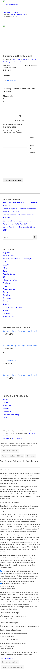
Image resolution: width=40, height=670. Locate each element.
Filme (5, 268)
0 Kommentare (16, 59)
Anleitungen (7, 283)
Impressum (7, 411)
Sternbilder (7, 298)
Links (5, 417)
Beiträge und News (10, 12)
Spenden (6, 408)
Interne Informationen (10, 280)
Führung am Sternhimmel (29, 59)
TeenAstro (6, 310)
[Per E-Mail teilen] (5, 102)
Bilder (5, 262)
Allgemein (6, 252)
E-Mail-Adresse (32, 147)
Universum (7, 313)
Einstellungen (30, 456)
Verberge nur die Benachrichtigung (12, 456)
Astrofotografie (8, 255)
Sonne (5, 292)
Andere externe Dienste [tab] (7, 588)
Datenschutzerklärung (11, 414)
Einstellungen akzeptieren (10, 451)
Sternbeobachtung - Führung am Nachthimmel (20, 331)
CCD (5, 277)
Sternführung (6, 62)
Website (32, 152)
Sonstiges (6, 295)
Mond (5, 286)
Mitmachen (7, 405)
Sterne (5, 301)
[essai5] (17, 39)
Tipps (5, 271)
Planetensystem (9, 289)
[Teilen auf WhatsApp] (5, 98)
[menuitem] (6, 438)
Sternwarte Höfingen (19, 62)
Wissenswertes (8, 316)
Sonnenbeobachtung (10, 360)
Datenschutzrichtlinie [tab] (6, 648)
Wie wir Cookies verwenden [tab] (9, 470)
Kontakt (6, 399)
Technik (6, 304)
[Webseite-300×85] (16, 4)
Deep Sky (6, 265)
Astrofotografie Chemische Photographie (17, 259)
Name (32, 139)
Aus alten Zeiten (9, 274)
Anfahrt (5, 402)
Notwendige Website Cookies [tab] (9, 502)
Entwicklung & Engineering (12, 307)
